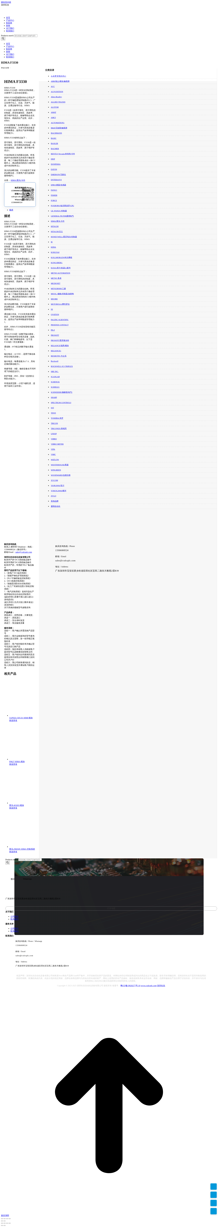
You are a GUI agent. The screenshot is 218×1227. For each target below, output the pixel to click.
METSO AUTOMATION (60, 273)
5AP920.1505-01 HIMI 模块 (21, 718)
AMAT (53, 112)
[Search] (3, 38)
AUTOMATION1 (57, 123)
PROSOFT (55, 335)
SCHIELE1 (55, 387)
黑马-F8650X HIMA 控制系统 (22, 849)
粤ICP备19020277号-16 (130, 986)
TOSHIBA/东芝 (57, 418)
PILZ (53, 330)
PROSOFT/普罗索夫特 (60, 340)
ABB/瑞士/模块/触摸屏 (60, 81)
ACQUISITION (57, 92)
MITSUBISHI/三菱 (58, 289)
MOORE (54, 299)
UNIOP (54, 434)
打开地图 (111, 908)
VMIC (53, 454)
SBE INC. (55, 372)
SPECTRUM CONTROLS (61, 403)
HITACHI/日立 (57, 232)
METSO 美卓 (56, 278)
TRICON (54, 423)
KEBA (53, 247)
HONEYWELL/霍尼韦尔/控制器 (64, 237)
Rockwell (54, 361)
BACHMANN (56, 133)
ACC (53, 86)
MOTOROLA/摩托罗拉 (60, 304)
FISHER (54, 195)
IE (52, 242)
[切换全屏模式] (5, 1218)
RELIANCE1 (56, 351)
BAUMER (55, 149)
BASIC (53, 138)
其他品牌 (54, 501)
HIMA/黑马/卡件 (18, 180)
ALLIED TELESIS (58, 102)
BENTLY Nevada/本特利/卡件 (63, 154)
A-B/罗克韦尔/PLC (58, 76)
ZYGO (53, 496)
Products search (7, 36)
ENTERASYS (56, 180)
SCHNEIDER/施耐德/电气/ (61, 392)
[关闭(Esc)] (10, 1218)
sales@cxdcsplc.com (19, 197)
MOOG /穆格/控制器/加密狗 (62, 294)
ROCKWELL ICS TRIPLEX (62, 366)
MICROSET (55, 283)
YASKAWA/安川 (57, 486)
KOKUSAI (55, 252)
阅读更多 (13, 720)
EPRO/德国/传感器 (58, 185)
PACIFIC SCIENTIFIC (60, 320)
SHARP (54, 397)
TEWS (53, 413)
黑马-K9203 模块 (16, 805)
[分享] (7, 1218)
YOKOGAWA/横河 (58, 491)
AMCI (53, 118)
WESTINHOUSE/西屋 (60, 465)
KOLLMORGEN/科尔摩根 (61, 257)
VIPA (53, 449)
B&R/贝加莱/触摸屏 (59, 128)
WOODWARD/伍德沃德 (60, 475)
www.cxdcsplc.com (149, 986)
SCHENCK (55, 382)
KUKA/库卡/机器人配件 (61, 268)
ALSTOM (55, 107)
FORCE (54, 200)
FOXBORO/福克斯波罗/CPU (62, 206)
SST (52, 408)
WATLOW (55, 460)
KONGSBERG (56, 263)
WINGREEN (56, 470)
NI (52, 309)
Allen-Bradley (56, 97)
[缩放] (2, 1218)
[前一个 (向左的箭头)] (2, 1225)
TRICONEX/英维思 (59, 429)
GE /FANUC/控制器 (59, 211)
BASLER (54, 143)
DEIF (53, 159)
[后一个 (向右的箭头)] (5, 1225)
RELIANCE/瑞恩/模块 (60, 346)
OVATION (55, 315)
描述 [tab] (11, 210)
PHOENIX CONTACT (60, 325)
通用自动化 (55, 506)
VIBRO (54, 439)
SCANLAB (55, 377)
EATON (54, 169)
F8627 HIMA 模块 (17, 762)
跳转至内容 (6, 2)
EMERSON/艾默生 (58, 175)
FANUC (54, 190)
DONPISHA (55, 164)
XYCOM (54, 480)
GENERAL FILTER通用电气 (62, 216)
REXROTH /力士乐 (58, 356)
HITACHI (55, 226)
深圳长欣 (161, 986)
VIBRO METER (57, 444)
